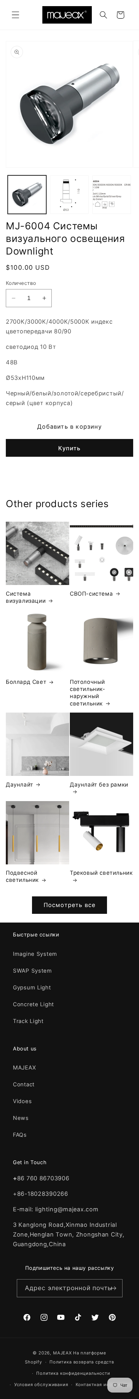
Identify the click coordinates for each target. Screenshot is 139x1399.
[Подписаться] (113, 1288)
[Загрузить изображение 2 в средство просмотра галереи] (69, 194)
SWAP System (32, 970)
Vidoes (22, 1101)
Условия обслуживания (41, 1384)
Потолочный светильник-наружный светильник (87, 692)
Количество (21, 283)
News (21, 1118)
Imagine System (35, 954)
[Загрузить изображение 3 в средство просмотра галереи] (111, 194)
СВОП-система (91, 593)
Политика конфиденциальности (73, 1373)
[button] (15, 15)
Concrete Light (33, 1004)
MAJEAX (24, 1067)
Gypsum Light (32, 987)
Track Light (28, 1021)
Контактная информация (104, 1384)
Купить (69, 448)
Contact (24, 1084)
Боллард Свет (26, 682)
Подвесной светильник (22, 876)
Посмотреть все (70, 905)
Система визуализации (26, 597)
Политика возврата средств (81, 1361)
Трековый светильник (101, 873)
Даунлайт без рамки (99, 784)
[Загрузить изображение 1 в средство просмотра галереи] (27, 194)
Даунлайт (19, 784)
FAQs (20, 1135)
